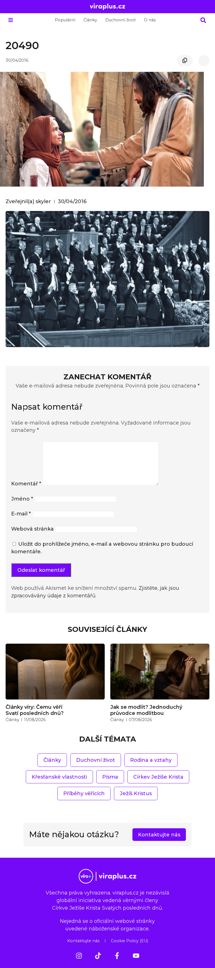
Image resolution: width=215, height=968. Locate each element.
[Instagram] (79, 955)
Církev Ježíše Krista (158, 777)
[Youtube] (136, 955)
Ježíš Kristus (136, 793)
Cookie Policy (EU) (129, 940)
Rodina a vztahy (151, 760)
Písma (110, 777)
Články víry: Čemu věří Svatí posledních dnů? (35, 710)
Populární (65, 19)
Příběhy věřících (84, 793)
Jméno (22, 499)
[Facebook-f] (117, 955)
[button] (10, 20)
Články (90, 19)
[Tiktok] (98, 955)
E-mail (21, 514)
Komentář (26, 484)
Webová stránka (32, 529)
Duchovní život (120, 19)
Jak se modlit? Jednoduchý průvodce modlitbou (146, 710)
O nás (150, 19)
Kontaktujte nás (83, 940)
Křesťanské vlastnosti (59, 777)
